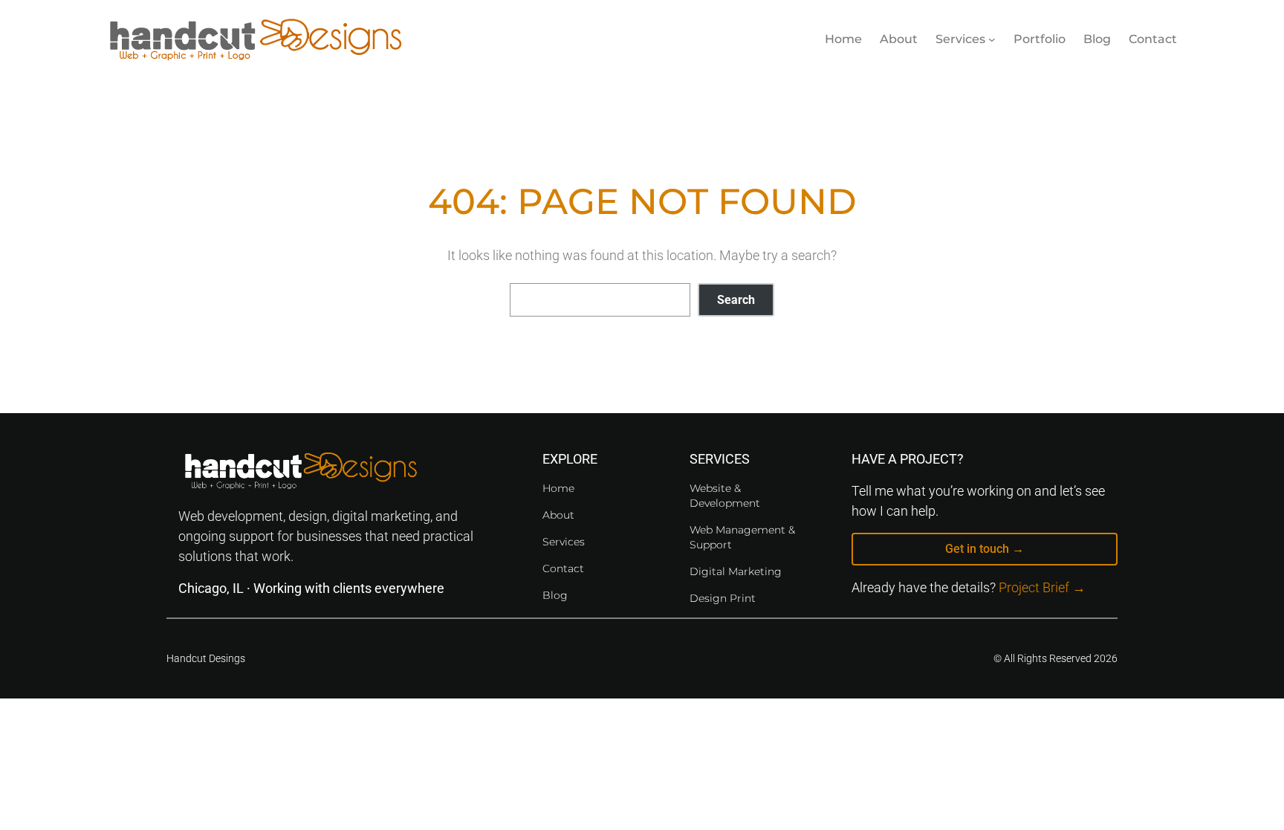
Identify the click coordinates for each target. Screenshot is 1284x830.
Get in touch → (984, 549)
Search (736, 300)
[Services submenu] (992, 39)
